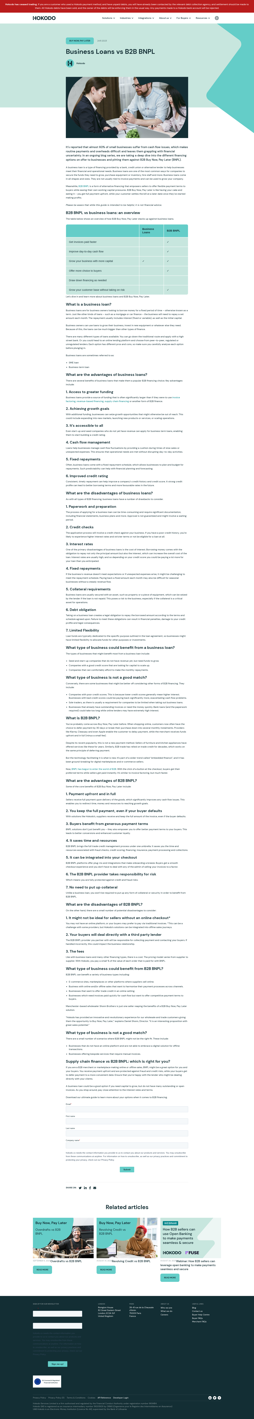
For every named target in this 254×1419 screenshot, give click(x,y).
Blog (194, 1307)
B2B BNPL (83, 186)
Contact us (197, 1311)
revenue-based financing (90, 401)
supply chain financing (117, 401)
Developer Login (120, 1397)
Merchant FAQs (199, 1321)
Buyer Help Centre (200, 1314)
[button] (109, 18)
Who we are (166, 1307)
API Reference (104, 1397)
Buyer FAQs (197, 1318)
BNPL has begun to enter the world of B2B (94, 769)
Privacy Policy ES (56, 1397)
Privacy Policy (39, 1397)
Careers (164, 1314)
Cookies (91, 1397)
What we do (166, 1311)
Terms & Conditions (76, 1397)
